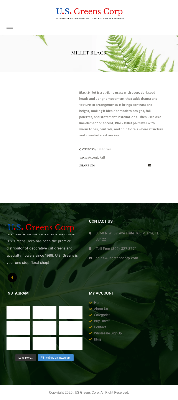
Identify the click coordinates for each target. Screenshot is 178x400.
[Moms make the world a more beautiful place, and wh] (70, 328)
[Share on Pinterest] (141, 165)
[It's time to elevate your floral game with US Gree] (18, 312)
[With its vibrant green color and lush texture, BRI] (44, 328)
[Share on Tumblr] (125, 165)
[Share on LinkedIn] (117, 165)
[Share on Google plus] (133, 165)
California (104, 149)
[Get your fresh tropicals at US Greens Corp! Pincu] (18, 328)
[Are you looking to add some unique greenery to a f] (70, 343)
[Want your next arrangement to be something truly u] (44, 312)
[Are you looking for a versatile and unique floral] (70, 312)
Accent (93, 157)
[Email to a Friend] (149, 165)
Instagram (18, 293)
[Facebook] (12, 277)
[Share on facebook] (101, 165)
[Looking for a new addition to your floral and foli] (44, 343)
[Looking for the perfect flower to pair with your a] (18, 343)
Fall (102, 157)
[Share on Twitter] (109, 165)
